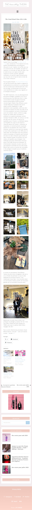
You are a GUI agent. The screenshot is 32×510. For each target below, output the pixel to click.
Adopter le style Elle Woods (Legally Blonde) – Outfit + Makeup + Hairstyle (20, 447)
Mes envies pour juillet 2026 (20, 467)
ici (17, 331)
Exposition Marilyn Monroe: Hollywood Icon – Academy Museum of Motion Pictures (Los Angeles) (20, 459)
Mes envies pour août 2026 (20, 435)
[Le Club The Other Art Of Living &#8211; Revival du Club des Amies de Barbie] (20, 353)
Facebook (18, 496)
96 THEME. (19, 507)
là (13, 333)
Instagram (9, 496)
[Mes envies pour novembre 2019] (8, 369)
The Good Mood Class (22, 82)
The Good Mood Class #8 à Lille (16, 19)
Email (15, 501)
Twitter (27, 496)
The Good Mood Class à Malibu (7, 357)
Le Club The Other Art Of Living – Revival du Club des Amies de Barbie (20, 359)
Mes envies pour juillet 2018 (23, 385)
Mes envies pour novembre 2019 (7, 373)
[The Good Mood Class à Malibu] (8, 353)
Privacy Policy (16, 489)
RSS (20, 501)
